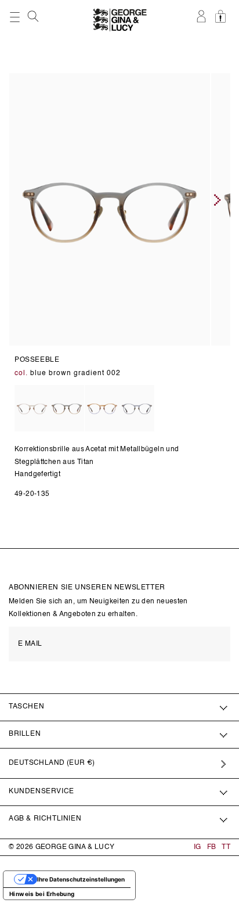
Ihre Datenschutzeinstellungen (81, 879)
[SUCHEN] (34, 19)
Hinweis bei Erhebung (42, 893)
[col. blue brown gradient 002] (66, 409)
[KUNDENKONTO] (202, 22)
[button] (34, 16)
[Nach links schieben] (12, 200)
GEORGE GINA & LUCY (75, 847)
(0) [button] (222, 22)
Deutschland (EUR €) (52, 763)
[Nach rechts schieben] (217, 200)
